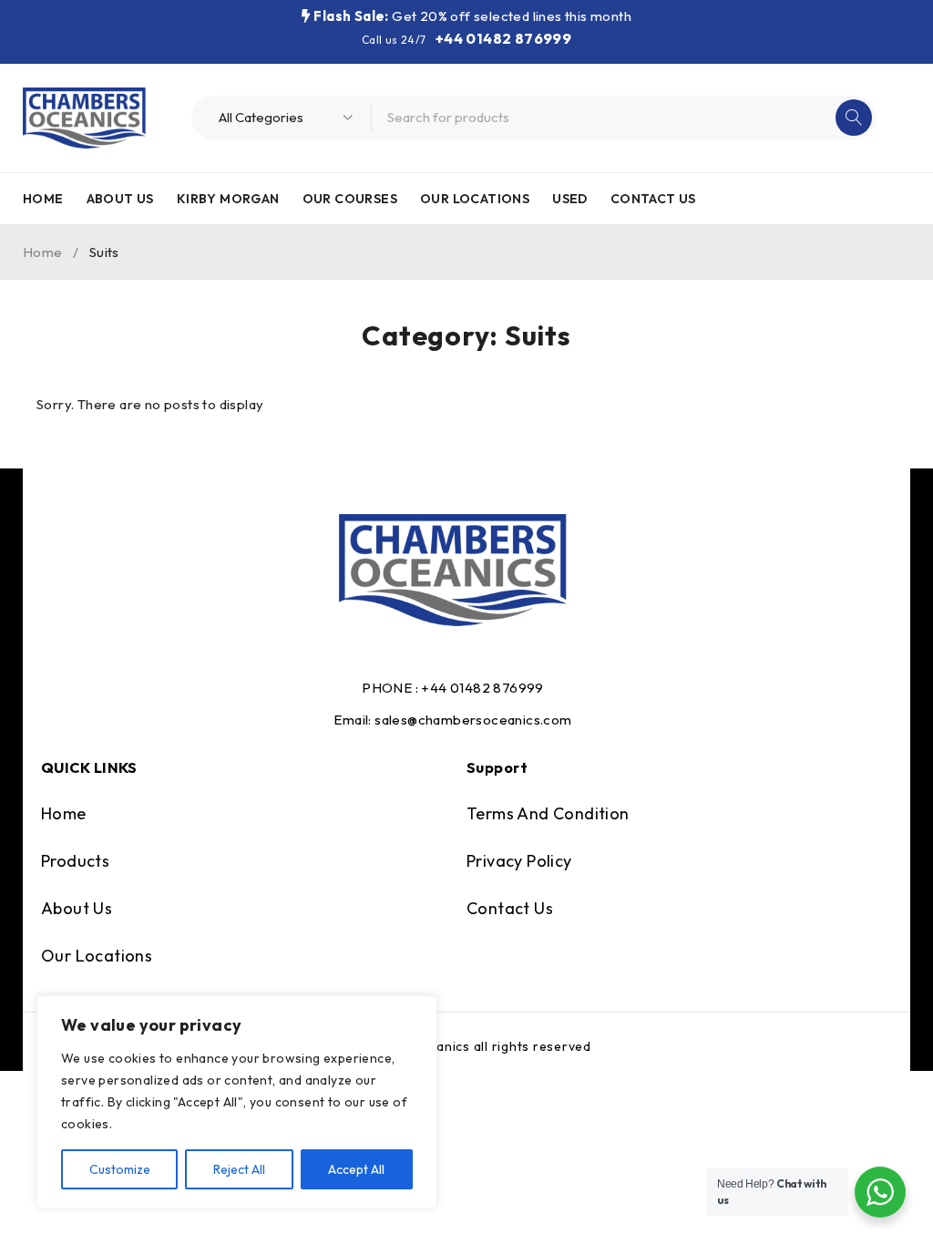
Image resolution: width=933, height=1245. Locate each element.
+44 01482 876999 (503, 38)
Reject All (239, 1169)
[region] (236, 1102)
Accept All (356, 1169)
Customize (119, 1169)
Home (43, 252)
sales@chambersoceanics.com (472, 719)
